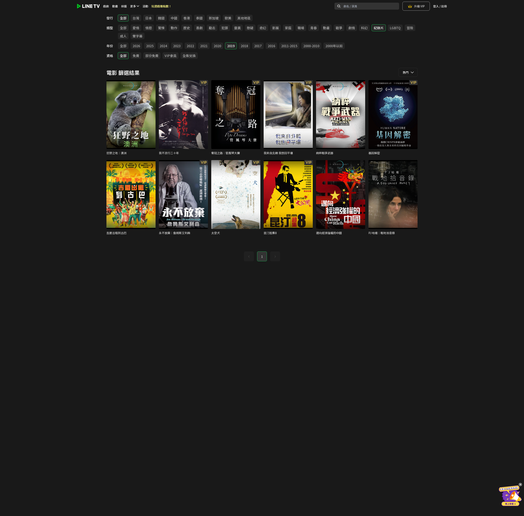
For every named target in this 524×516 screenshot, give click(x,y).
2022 (190, 45)
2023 (177, 45)
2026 (136, 45)
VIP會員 (170, 55)
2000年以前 (334, 45)
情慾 (148, 27)
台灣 (136, 18)
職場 (301, 27)
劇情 (351, 27)
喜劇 (199, 27)
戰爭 (339, 27)
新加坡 (214, 18)
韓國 (161, 18)
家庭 (288, 27)
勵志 (212, 27)
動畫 (115, 6)
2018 (244, 45)
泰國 (199, 18)
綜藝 (124, 6)
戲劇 (106, 6)
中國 (174, 18)
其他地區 (244, 18)
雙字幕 (137, 36)
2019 (231, 45)
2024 (163, 45)
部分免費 (151, 55)
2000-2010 (311, 45)
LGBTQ (395, 27)
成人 (123, 36)
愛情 (136, 27)
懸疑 (250, 27)
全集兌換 (189, 55)
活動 (145, 6)
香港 (186, 18)
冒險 (410, 27)
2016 (271, 45)
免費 (136, 55)
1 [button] (262, 257)
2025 (150, 45)
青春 (313, 27)
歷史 (186, 27)
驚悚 (161, 27)
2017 (258, 45)
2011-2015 (289, 45)
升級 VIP (419, 6)
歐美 (228, 18)
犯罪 (224, 27)
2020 (217, 45)
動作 (174, 27)
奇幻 (263, 27)
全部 (123, 18)
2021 (204, 45)
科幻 (364, 27)
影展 (275, 27)
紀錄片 (379, 27)
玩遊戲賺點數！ (161, 6)
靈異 (237, 27)
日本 (148, 18)
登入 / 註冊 (440, 6)
